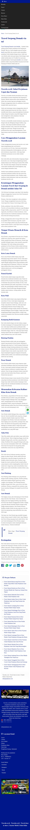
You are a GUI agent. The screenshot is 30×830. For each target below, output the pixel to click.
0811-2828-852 (8, 720)
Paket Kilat (4, 19)
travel (2, 52)
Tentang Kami (4, 27)
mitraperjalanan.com (7, 678)
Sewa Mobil (4, 741)
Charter (3, 10)
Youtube (4, 772)
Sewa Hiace (4, 16)
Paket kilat (3, 747)
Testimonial (4, 21)
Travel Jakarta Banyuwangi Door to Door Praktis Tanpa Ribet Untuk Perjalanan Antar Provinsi (15, 583)
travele (18, 60)
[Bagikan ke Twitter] (11, 566)
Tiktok (3, 770)
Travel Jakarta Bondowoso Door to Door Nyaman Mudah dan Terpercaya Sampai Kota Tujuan (15, 590)
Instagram (4, 767)
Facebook (4, 764)
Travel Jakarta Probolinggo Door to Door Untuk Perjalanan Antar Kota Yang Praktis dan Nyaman (14, 612)
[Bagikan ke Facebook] (3, 566)
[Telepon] (28, 413)
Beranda (3, 4)
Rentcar (3, 13)
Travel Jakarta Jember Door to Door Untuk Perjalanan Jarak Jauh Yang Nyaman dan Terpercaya (15, 601)
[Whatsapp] (28, 410)
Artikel (3, 24)
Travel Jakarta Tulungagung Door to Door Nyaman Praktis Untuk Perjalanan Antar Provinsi (14, 666)
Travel (2, 7)
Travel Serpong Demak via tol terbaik (10, 46)
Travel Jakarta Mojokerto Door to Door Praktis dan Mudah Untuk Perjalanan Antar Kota (15, 650)
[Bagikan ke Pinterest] (22, 566)
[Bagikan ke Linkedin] (19, 566)
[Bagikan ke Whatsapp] (7, 566)
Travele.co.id (6, 703)
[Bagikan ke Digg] (15, 566)
